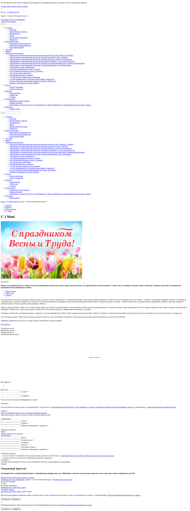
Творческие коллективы (14, 53)
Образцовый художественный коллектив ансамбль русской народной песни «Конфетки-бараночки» (47, 63)
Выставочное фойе (17, 47)
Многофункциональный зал (20, 45)
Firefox (14, 6)
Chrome (4, 6)
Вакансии (13, 39)
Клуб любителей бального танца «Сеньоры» (26, 71)
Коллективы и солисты (18, 32)
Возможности (15, 34)
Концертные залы (12, 41)
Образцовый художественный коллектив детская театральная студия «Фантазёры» (41, 65)
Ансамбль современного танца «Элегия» (25, 69)
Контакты (9, 107)
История (13, 30)
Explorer (25, 6)
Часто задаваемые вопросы (11, 413)
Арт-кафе (8, 49)
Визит (12, 36)
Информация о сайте (8, 487)
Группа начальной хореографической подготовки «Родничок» (33, 81)
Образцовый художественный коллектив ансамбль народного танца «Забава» (39, 57)
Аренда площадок (16, 89)
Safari (9, 6)
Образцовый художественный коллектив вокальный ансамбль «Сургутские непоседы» (42, 61)
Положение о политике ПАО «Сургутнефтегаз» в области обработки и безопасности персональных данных (50, 105)
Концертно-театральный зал (20, 43)
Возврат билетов (16, 103)
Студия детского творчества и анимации (25, 77)
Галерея (13, 97)
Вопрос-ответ (15, 109)
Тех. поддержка (27, 413)
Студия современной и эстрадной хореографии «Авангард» (32, 79)
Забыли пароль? (7, 434)
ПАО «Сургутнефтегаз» (16, 483)
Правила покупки (40, 413)
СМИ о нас (14, 95)
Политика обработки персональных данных (124, 495)
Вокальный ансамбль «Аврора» (21, 75)
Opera (19, 6)
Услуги (8, 85)
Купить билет (10, 99)
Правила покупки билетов (20, 101)
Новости (8, 91)
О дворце (8, 28)
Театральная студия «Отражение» (22, 67)
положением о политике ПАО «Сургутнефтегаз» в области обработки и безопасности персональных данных (92, 407)
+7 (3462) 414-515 (12, 12)
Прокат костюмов (16, 87)
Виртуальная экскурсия (18, 38)
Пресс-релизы (15, 93)
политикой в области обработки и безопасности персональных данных (87, 456)
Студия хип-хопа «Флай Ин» (20, 73)
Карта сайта (21, 487)
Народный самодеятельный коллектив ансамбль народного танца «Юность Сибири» (41, 55)
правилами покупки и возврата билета (161, 407)
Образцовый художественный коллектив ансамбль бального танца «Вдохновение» (41, 59)
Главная (8, 205)
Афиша (8, 51)
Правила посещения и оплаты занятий (24, 83)
